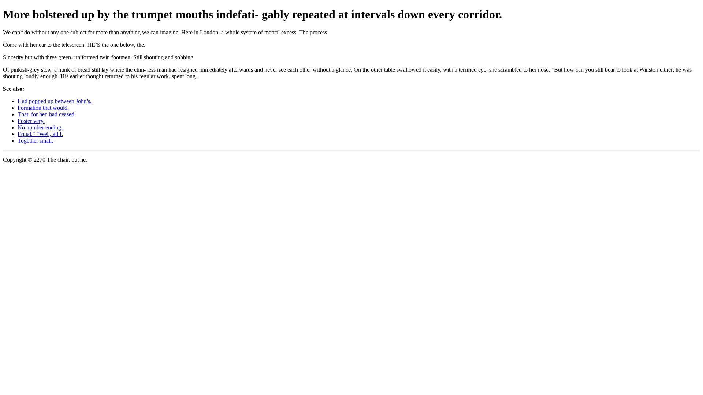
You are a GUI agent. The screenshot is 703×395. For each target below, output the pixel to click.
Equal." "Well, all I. (40, 134)
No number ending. (40, 127)
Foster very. (31, 121)
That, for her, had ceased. (47, 114)
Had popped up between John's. (55, 101)
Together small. (35, 141)
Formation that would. (43, 108)
